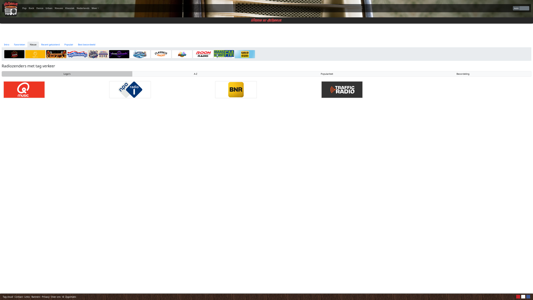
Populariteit (327, 73)
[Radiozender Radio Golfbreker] (140, 53)
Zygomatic (70, 296)
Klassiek (69, 8)
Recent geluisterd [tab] (50, 44)
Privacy (45, 296)
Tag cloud (8, 296)
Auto (516, 8)
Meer (94, 8)
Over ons (56, 296)
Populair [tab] (68, 44)
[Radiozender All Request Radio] (98, 53)
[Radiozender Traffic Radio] (342, 89)
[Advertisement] (266, 33)
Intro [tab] (6, 44)
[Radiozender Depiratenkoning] (77, 53)
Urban (49, 8)
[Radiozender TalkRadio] (35, 53)
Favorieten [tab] (19, 44)
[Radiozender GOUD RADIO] (244, 53)
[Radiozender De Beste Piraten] (14, 53)
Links (27, 296)
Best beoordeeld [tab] (86, 44)
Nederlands (83, 8)
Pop (24, 8)
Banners (36, 296)
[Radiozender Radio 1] (130, 89)
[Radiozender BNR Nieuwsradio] (236, 89)
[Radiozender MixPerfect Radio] (182, 53)
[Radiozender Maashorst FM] (223, 53)
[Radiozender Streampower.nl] (56, 53)
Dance (39, 8)
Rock (31, 8)
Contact (19, 296)
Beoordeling (463, 73)
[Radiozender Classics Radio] (161, 53)
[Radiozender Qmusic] (24, 89)
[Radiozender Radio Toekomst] (119, 53)
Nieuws (59, 8)
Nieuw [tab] (33, 44)
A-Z (195, 73)
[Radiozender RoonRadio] (203, 53)
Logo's (67, 73)
